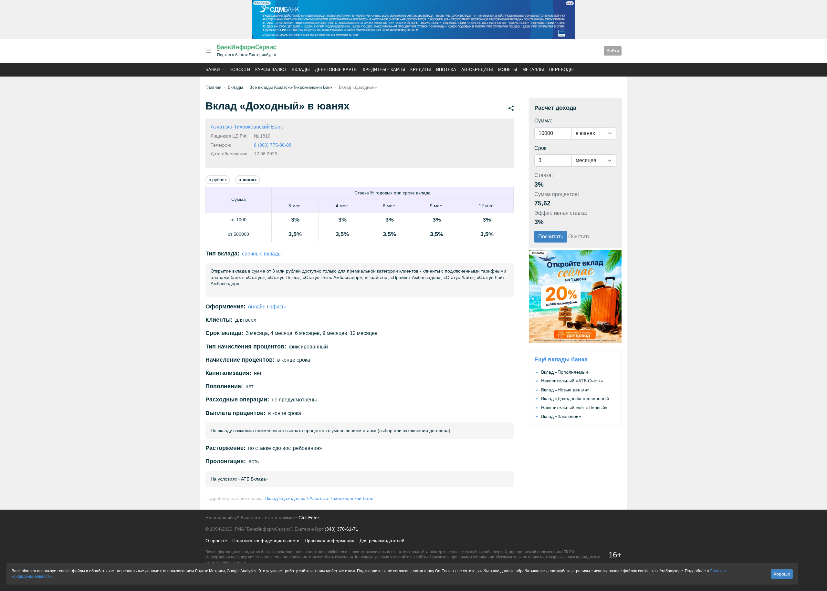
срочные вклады (262, 253)
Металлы (533, 69)
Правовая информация (329, 540)
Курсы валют (271, 69)
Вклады (301, 69)
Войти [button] (612, 50)
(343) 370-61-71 (341, 529)
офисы (277, 306)
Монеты (507, 69)
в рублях (218, 179)
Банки (212, 69)
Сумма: (543, 120)
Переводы (561, 69)
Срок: (541, 148)
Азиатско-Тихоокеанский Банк (247, 127)
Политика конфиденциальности (265, 540)
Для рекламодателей (382, 540)
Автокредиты (477, 69)
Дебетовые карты (336, 69)
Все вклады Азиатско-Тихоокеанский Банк (290, 87)
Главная (213, 87)
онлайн (257, 306)
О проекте (216, 540)
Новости (239, 69)
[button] (208, 50)
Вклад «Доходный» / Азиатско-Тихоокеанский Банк (319, 498)
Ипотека (446, 69)
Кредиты (420, 69)
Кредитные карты (384, 69)
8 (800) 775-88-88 (272, 145)
